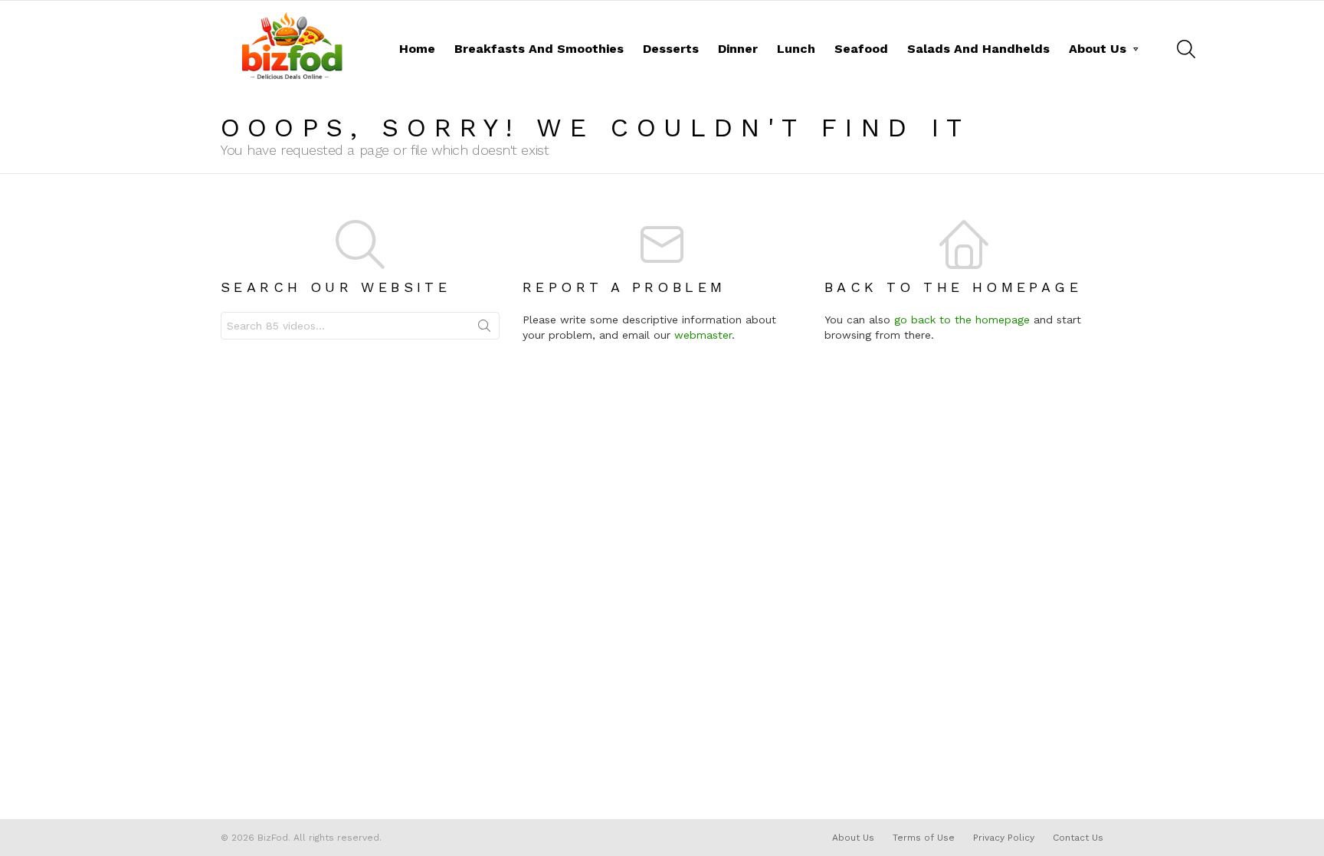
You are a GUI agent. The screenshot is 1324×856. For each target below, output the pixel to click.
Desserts (671, 48)
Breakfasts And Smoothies (539, 48)
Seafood (861, 48)
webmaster (703, 335)
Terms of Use (924, 837)
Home (417, 48)
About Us (1097, 48)
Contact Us (1078, 837)
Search (484, 329)
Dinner (738, 48)
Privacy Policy (1003, 837)
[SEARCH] (1186, 49)
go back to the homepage (962, 319)
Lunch (796, 48)
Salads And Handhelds (978, 48)
